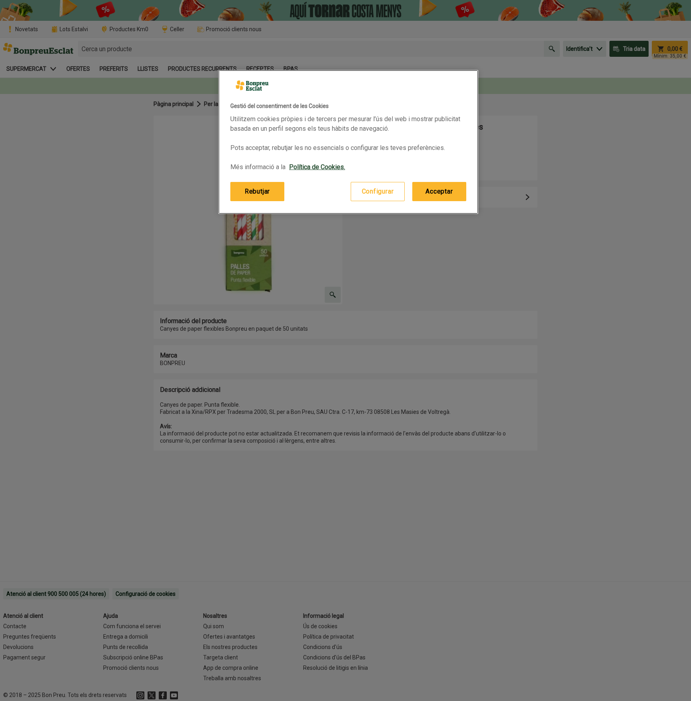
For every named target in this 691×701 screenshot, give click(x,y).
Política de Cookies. (317, 167)
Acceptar (439, 191)
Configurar (378, 191)
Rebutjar (257, 191)
